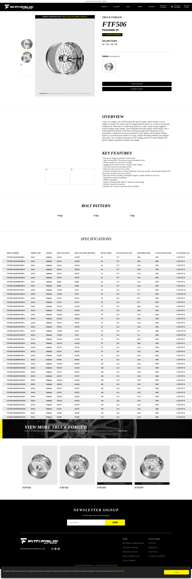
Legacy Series (129, 560)
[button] (43, 93)
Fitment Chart (137, 89)
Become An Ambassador (133, 543)
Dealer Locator (130, 552)
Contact (152, 6)
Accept (176, 572)
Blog (128, 6)
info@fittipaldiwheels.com (32, 549)
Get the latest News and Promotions (96, 515)
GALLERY (117, 6)
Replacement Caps (131, 556)
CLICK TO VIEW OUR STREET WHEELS (96, 1)
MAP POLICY (153, 552)
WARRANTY (153, 547)
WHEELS (104, 6)
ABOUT (140, 6)
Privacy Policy (120, 571)
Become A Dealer (163, 6)
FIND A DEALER (136, 84)
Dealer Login (186, 6)
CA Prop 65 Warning (156, 556)
